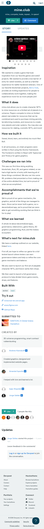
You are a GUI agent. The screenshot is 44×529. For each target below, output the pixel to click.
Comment (31, 20)
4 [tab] (20, 61)
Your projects (8, 499)
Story (6, 28)
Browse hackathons (32, 480)
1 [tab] (10, 61)
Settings (6, 505)
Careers (6, 483)
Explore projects (31, 483)
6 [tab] (27, 61)
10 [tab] (18, 64)
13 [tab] (29, 64)
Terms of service (28, 526)
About (6, 480)
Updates (23, 28)
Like (14, 20)
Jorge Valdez (14, 395)
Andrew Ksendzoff (17, 350)
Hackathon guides (32, 489)
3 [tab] (17, 61)
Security (26, 522)
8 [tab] (34, 61)
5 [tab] (24, 61)
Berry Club (33, 87)
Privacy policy (14, 526)
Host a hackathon (31, 486)
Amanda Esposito (16, 371)
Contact (6, 486)
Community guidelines (12, 522)
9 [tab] (15, 64)
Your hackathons (9, 502)
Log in (41, 3)
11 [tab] (22, 64)
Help (5, 489)
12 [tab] (25, 64)
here (9, 246)
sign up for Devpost (25, 453)
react (13, 291)
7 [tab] (31, 61)
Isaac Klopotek (15, 389)
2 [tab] (13, 61)
